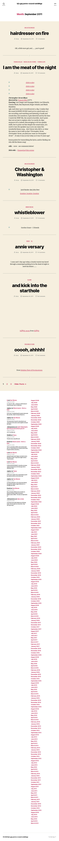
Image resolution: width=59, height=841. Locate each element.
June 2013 (34, 739)
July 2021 (34, 532)
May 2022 (34, 510)
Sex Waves (13, 400)
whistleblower (29, 212)
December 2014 (36, 700)
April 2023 (34, 486)
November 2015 (36, 676)
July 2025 (34, 428)
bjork (29, 279)
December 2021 (36, 521)
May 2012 (34, 767)
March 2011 (34, 797)
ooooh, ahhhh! (29, 349)
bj (18, 39)
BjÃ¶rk (36, 331)
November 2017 (36, 625)
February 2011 (35, 799)
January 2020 (35, 571)
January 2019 (35, 596)
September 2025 (36, 424)
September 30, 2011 (28, 39)
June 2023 (34, 482)
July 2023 (34, 480)
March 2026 (34, 411)
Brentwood (29, 207)
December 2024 (36, 443)
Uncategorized (29, 27)
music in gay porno (30, 61)
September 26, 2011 (28, 252)
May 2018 (34, 612)
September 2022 (36, 502)
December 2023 (36, 469)
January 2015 (35, 698)
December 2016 (36, 648)
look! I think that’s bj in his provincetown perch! (17, 427)
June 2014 (34, 713)
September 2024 (36, 450)
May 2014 (34, 715)
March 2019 (34, 592)
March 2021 (34, 540)
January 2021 (35, 545)
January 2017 (35, 646)
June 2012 (34, 765)
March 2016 (34, 668)
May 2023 (34, 484)
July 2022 (34, 506)
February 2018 (35, 618)
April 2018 (34, 614)
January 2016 (35, 672)
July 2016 (34, 659)
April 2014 (34, 717)
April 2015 (34, 691)
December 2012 (36, 752)
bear (28, 241)
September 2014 (36, 706)
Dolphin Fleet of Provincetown (31, 370)
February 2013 (35, 747)
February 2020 (35, 568)
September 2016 (36, 655)
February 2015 (35, 696)
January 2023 (35, 493)
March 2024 (34, 463)
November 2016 (36, 650)
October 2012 (35, 756)
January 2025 (35, 441)
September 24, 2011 (28, 296)
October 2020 (35, 551)
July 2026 (34, 402)
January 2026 (35, 415)
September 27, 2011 (28, 218)
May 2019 (34, 588)
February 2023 (35, 491)
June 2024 (34, 456)
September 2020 (36, 553)
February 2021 (35, 543)
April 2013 (34, 743)
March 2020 (35, 566)
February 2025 (35, 439)
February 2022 (35, 517)
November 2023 (36, 471)
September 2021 (36, 527)
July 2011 (34, 788)
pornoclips (41, 61)
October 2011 (35, 782)
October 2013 (35, 730)
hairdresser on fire (29, 33)
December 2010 (36, 804)
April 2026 (34, 409)
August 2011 (35, 786)
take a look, (20, 499)
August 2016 (35, 657)
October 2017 (35, 627)
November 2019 (36, 575)
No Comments (41, 296)
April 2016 (34, 666)
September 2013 (36, 732)
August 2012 (35, 760)
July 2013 (34, 737)
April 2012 (34, 769)
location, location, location (29, 194)
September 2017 (36, 629)
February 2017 (35, 644)
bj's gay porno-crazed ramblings (29, 3)
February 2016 (35, 670)
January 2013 (35, 750)
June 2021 (34, 534)
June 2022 (34, 508)
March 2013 (34, 745)
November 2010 (36, 806)
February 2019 (35, 594)
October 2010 (35, 808)
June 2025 (34, 430)
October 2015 (35, 678)
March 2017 (34, 642)
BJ (32, 241)
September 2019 (36, 579)
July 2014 (34, 711)
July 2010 (34, 814)
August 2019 (35, 581)
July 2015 (34, 685)
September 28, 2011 (28, 180)
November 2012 (36, 754)
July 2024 (34, 454)
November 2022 (36, 497)
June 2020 (34, 560)
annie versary (29, 246)
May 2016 (34, 663)
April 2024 (34, 461)
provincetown (29, 344)
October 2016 (35, 653)
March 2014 (34, 719)
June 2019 (34, 586)
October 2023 (35, 474)
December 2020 (36, 547)
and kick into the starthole (29, 288)
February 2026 (35, 413)
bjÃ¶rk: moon (25, 331)
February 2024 (35, 465)
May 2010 (34, 819)
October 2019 (35, 577)
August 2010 (35, 812)
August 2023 (35, 478)
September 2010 (36, 810)
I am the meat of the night (29, 67)
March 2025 (34, 437)
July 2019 (34, 584)
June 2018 (34, 609)
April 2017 (34, 640)
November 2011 (36, 780)
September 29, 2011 (28, 73)
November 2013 (36, 728)
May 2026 (34, 407)
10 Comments (41, 73)
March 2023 (34, 489)
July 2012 (34, 763)
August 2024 (35, 452)
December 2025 (36, 417)
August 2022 (35, 504)
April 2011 (34, 795)
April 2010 (34, 821)
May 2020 (34, 562)
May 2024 (34, 458)
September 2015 (36, 681)
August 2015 (35, 683)
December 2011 (36, 778)
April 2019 (34, 590)
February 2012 (35, 773)
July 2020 (34, 558)
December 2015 (36, 674)
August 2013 (35, 735)
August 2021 (35, 530)
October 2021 (35, 525)
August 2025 (35, 426)
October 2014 (35, 704)
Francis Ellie (18, 61)
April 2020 (34, 564)
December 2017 (36, 622)
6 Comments (41, 218)
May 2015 (34, 689)
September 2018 (36, 603)
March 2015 (34, 694)
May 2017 (34, 637)
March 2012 (34, 771)
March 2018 (34, 616)
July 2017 (34, 633)
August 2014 (35, 709)
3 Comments (41, 180)
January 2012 (35, 776)
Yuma (14, 435)
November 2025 (36, 420)
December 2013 (36, 726)
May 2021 (34, 536)
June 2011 (34, 791)
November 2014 (36, 702)
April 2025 (34, 435)
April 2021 (34, 538)
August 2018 (35, 605)
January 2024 (35, 467)
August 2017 (35, 631)
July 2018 (34, 607)
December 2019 (36, 573)
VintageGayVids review (25, 150)
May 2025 (34, 433)
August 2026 (35, 400)
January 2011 (35, 801)
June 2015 (34, 687)
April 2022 (34, 512)
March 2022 (34, 515)
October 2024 (35, 448)
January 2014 (35, 724)
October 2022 (35, 499)
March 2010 (34, 823)
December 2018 (36, 599)
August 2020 (35, 555)
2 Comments (41, 39)
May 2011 (34, 793)
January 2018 (35, 620)
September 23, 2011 (28, 355)
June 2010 (34, 816)
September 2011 (36, 784)
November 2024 (36, 445)
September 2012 (36, 758)
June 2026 (34, 405)
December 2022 (36, 495)
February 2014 (35, 722)
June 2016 (34, 661)
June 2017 (34, 635)
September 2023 (36, 476)
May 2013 (34, 741)
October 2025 (35, 422)
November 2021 (36, 523)
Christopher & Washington (29, 172)
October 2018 (35, 601)
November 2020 (36, 549)
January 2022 (35, 519)
